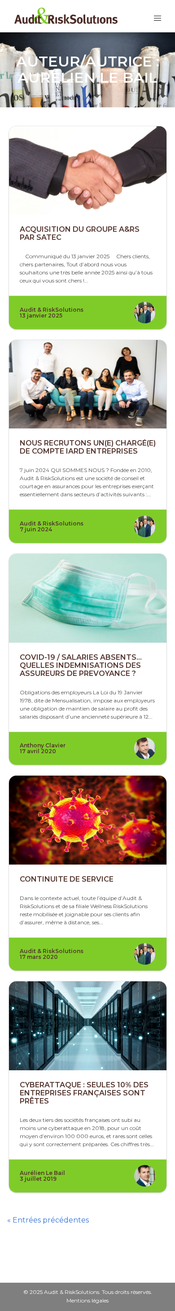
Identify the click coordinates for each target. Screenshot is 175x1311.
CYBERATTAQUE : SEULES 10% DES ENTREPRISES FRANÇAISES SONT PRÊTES (84, 1093)
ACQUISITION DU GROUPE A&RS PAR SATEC (80, 233)
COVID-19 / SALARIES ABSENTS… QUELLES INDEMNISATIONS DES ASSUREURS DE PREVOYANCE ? (81, 665)
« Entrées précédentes (48, 1220)
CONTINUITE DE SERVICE (67, 879)
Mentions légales (87, 1300)
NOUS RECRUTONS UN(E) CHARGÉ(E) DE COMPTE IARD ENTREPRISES (88, 447)
